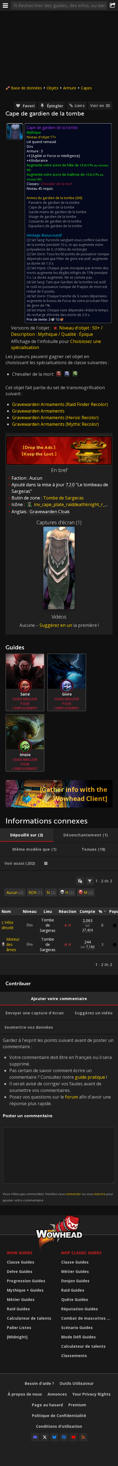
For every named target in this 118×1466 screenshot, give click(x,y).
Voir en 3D (100, 105)
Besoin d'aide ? (39, 1383)
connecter (73, 1194)
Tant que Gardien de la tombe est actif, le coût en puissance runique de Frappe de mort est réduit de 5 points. (67, 287)
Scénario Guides (77, 1327)
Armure (69, 87)
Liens (80, 105)
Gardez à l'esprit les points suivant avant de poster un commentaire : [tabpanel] (58, 1119)
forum (71, 1097)
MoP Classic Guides (81, 1252)
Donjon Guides (75, 1280)
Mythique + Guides (25, 1290)
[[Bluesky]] (54, 1437)
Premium (77, 1404)
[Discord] (35, 1437)
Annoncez (57, 1394)
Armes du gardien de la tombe (50, 198)
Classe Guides (20, 1262)
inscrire (99, 1194)
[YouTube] (73, 1437)
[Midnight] (17, 1336)
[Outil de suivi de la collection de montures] (59, 794)
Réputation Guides (79, 1308)
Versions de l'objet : (31, 328)
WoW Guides (19, 1252)
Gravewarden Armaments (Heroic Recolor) (55, 417)
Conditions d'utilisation (59, 1426)
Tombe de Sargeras (47, 925)
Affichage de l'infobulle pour (40, 341)
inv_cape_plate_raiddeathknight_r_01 (71, 504)
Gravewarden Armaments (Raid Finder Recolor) (60, 404)
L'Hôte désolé (7, 925)
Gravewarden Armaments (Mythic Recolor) (55, 424)
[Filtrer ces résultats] (90, 881)
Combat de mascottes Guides (87, 1318)
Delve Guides (19, 1271)
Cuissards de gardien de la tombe (55, 221)
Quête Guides (74, 1299)
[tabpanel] (59, 923)
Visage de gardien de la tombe (52, 216)
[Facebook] (64, 1437)
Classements (74, 1355)
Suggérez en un (56, 625)
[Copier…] (80, 881)
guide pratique (90, 1077)
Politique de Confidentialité (59, 1415)
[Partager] (112, 5)
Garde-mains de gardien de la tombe (57, 212)
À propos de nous (25, 1394)
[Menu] (5, 5)
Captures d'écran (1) (59, 522)
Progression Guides (26, 1280)
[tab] (26, 835)
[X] (45, 1437)
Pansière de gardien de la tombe (54, 202)
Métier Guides (21, 1299)
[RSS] (83, 1437)
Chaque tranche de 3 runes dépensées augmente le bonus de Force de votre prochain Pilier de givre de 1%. (67, 301)
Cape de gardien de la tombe (51, 207)
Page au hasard (47, 1404)
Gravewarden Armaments (38, 411)
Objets (52, 87)
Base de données (26, 87)
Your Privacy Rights (91, 1394)
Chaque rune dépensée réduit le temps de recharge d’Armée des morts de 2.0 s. (67, 312)
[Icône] (14, 131)
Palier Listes (19, 1327)
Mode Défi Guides (78, 1336)
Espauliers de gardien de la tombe (55, 226)
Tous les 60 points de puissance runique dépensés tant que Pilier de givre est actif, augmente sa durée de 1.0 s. (68, 259)
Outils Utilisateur (77, 1383)
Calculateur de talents (29, 1318)
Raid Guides (18, 1308)
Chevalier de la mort (56, 184)
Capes (86, 87)
